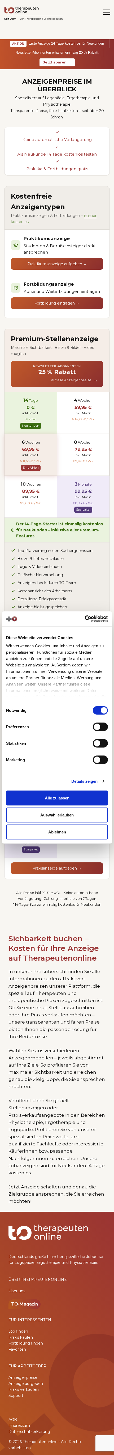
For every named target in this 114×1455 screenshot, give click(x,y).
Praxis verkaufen (23, 1389)
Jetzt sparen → (57, 62)
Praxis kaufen (20, 1337)
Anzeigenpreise (22, 1377)
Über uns (16, 1291)
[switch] (100, 726)
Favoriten (17, 1349)
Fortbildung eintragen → (57, 303)
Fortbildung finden (25, 1343)
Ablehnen (57, 831)
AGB (12, 1419)
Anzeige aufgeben (25, 1383)
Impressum (19, 1425)
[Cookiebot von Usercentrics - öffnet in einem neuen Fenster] (85, 618)
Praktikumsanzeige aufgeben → (57, 264)
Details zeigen (84, 781)
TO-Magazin (24, 1304)
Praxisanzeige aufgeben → (57, 868)
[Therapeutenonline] (34, 13)
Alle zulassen (57, 797)
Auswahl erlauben (57, 814)
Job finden (18, 1331)
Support (15, 1395)
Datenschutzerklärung (29, 1431)
